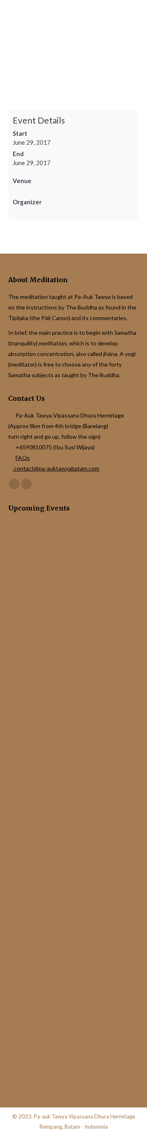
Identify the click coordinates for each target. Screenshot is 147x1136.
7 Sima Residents (32, 605)
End (18, 153)
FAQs (23, 457)
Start (20, 133)
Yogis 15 (21, 779)
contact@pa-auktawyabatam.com (56, 468)
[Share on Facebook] (10, 735)
